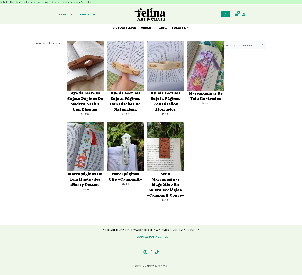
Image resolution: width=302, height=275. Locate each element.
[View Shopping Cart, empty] (236, 14)
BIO (73, 14)
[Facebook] (151, 252)
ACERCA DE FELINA (113, 229)
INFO (62, 14)
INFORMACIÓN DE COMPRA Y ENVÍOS (148, 229)
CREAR (146, 28)
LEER (163, 28)
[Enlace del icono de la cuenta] (243, 14)
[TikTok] (157, 252)
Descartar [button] (85, 1)
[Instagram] (145, 252)
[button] (152, 28)
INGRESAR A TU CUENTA (185, 229)
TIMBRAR (179, 28)
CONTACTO (87, 14)
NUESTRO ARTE (124, 28)
